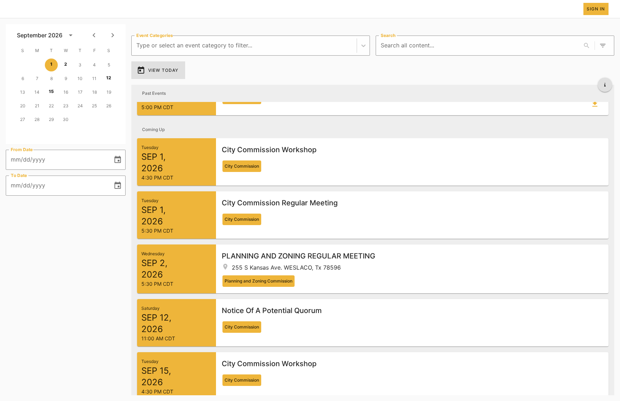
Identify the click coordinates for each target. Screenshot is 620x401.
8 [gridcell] (51, 78)
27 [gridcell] (22, 119)
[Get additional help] (605, 85)
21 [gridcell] (37, 105)
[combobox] (137, 45)
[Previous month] (94, 35)
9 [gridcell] (66, 78)
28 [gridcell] (36, 119)
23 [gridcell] (66, 105)
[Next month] (113, 35)
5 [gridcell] (109, 64)
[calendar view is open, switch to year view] (71, 35)
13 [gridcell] (22, 92)
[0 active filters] (602, 45)
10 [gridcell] (80, 78)
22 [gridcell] (51, 105)
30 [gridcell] (66, 119)
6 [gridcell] (23, 78)
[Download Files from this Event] (595, 104)
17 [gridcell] (80, 92)
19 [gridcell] (109, 92)
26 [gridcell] (108, 105)
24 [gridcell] (80, 105)
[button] (373, 162)
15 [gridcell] (51, 91)
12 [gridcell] (108, 77)
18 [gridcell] (94, 92)
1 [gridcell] (51, 64)
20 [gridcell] (22, 105)
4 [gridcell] (94, 64)
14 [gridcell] (36, 92)
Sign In (596, 8)
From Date (22, 149)
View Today (163, 70)
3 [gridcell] (80, 64)
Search (388, 35)
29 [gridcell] (51, 119)
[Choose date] (118, 160)
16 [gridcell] (66, 92)
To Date (19, 175)
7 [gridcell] (37, 78)
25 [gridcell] (94, 105)
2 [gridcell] (65, 64)
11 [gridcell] (94, 78)
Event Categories (154, 35)
